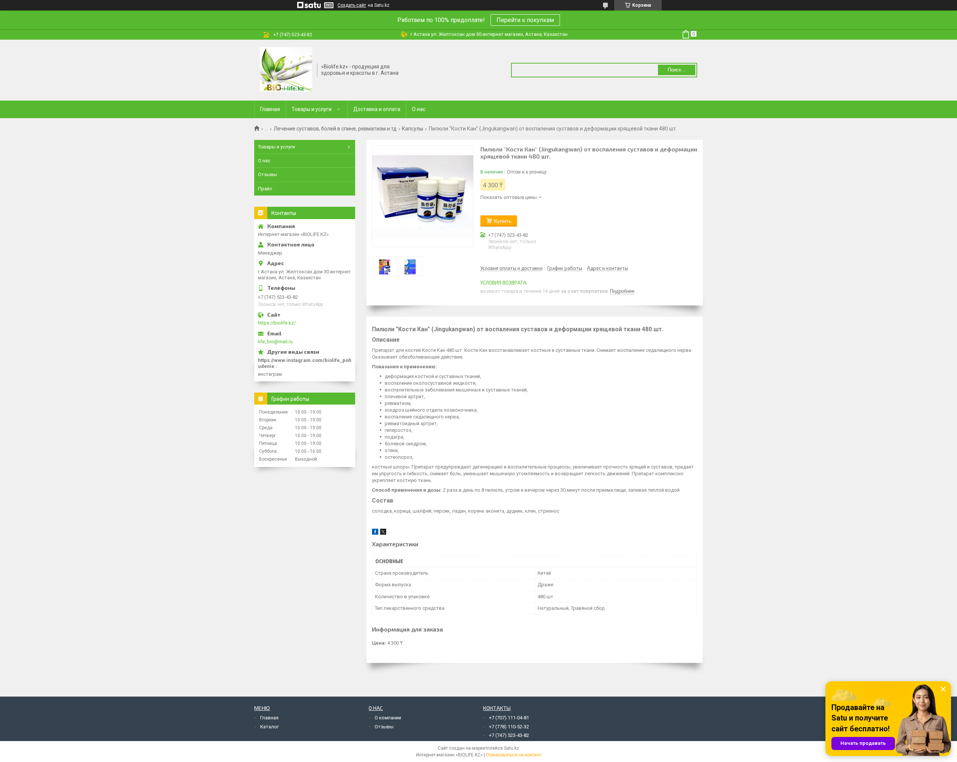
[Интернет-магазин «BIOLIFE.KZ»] (286, 69)
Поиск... (677, 70)
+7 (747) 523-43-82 (509, 735)
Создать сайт (352, 5)
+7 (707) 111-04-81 (509, 717)
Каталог (269, 726)
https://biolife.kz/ (277, 323)
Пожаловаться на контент (513, 755)
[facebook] (375, 533)
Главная (270, 109)
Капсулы (412, 129)
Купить (502, 221)
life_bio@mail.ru (275, 341)
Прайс (265, 188)
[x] (383, 533)
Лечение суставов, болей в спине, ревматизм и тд (335, 129)
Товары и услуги (312, 109)
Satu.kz (511, 748)
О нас (418, 109)
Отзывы (267, 174)
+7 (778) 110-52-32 (509, 726)
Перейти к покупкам (525, 20)
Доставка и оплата (376, 109)
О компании (388, 717)
